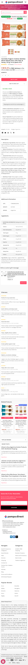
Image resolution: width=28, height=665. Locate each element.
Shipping (3, 560)
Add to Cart (7, 417)
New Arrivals (18, 558)
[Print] (8, 132)
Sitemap (3, 569)
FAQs (2, 555)
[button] (14, 83)
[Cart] (25, 2)
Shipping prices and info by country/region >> (14, 104)
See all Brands (4, 553)
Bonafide (17, 586)
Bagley (3, 596)
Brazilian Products (20, 553)
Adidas (3, 588)
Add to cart (23, 282)
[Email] (5, 132)
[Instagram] (11, 537)
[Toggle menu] (2, 2)
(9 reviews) (11, 64)
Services (3, 558)
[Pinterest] (14, 132)
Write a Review (17, 64)
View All (16, 596)
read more (4, 457)
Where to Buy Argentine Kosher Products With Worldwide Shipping (14, 448)
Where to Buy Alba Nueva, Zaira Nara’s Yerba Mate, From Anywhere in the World (13, 475)
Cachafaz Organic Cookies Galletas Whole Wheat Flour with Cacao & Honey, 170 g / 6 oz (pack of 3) (7, 423)
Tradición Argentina (20, 560)
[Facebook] (2, 132)
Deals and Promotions (21, 555)
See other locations (19, 70)
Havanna (17, 591)
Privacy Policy (18, 658)
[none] (14, 35)
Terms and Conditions (6, 574)
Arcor (2, 586)
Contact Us (4, 563)
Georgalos (17, 588)
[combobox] (14, 12)
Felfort (16, 593)
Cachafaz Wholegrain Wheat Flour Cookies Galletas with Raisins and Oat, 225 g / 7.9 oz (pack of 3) (20, 423)
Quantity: (4, 72)
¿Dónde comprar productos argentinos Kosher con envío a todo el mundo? (13, 461)
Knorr (2, 593)
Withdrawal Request (6, 577)
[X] (11, 132)
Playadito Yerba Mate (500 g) (19, 16)
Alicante (3, 591)
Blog (2, 572)
